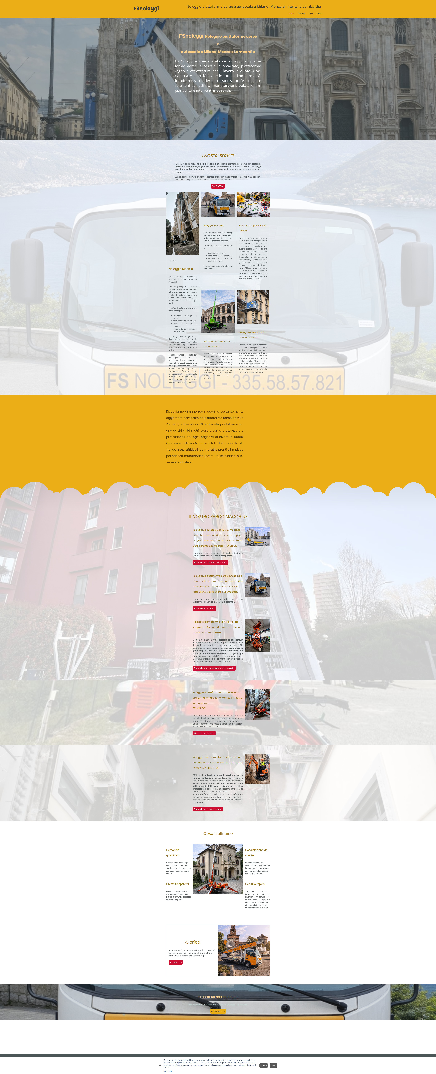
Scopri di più (176, 962)
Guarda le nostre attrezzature (208, 809)
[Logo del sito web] (146, 15)
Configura (168, 1071)
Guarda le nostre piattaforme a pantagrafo (214, 668)
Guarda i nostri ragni (204, 733)
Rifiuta (273, 1065)
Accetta (263, 1065)
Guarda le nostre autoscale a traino (210, 562)
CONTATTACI (218, 186)
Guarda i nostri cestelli (204, 608)
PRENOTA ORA (218, 1011)
